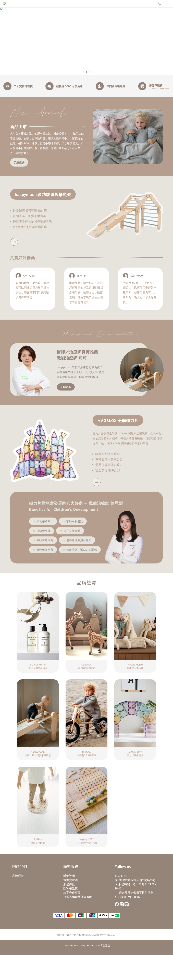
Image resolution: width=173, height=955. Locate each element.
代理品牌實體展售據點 (77, 897)
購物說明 (69, 875)
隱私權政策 (70, 888)
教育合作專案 (72, 892)
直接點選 (124, 880)
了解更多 (19, 162)
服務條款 (69, 884)
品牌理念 (18, 875)
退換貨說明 (70, 880)
